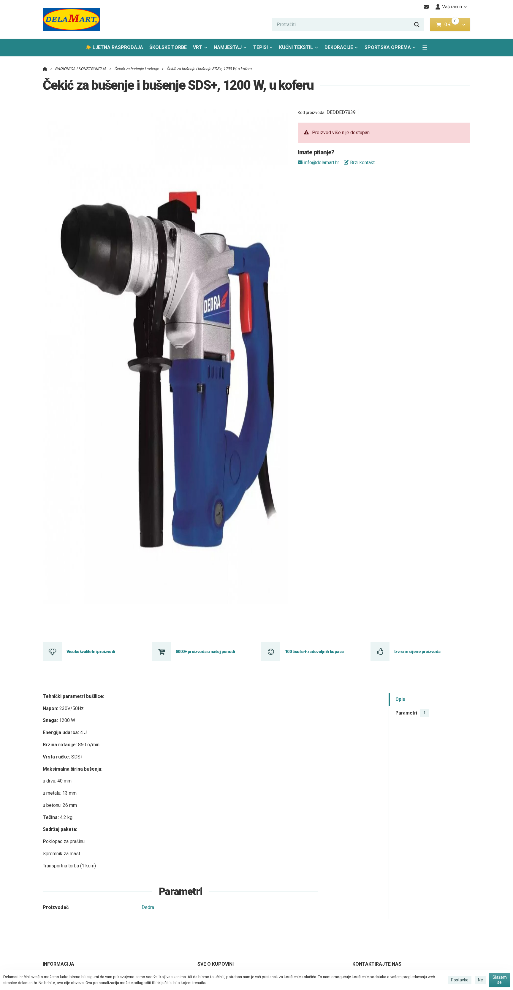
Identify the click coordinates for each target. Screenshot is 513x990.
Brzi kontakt (362, 162)
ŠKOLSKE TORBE (168, 47)
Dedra (148, 907)
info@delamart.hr (321, 162)
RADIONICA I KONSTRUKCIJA (80, 68)
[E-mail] (426, 7)
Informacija (58, 964)
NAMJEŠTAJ (228, 47)
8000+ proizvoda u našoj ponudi (205, 651)
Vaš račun (452, 6)
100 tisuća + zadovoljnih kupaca (314, 651)
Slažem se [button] (500, 980)
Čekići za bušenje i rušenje (136, 68)
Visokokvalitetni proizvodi (90, 651)
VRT (197, 47)
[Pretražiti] (417, 24)
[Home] (71, 19)
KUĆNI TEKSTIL (296, 47)
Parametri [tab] (410, 713)
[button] (463, 24)
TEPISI (260, 47)
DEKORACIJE (338, 47)
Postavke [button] (459, 980)
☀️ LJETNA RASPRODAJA (114, 47)
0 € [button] (450, 24)
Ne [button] (480, 980)
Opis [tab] (400, 699)
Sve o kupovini (215, 964)
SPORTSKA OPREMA (388, 47)
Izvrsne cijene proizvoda (417, 651)
